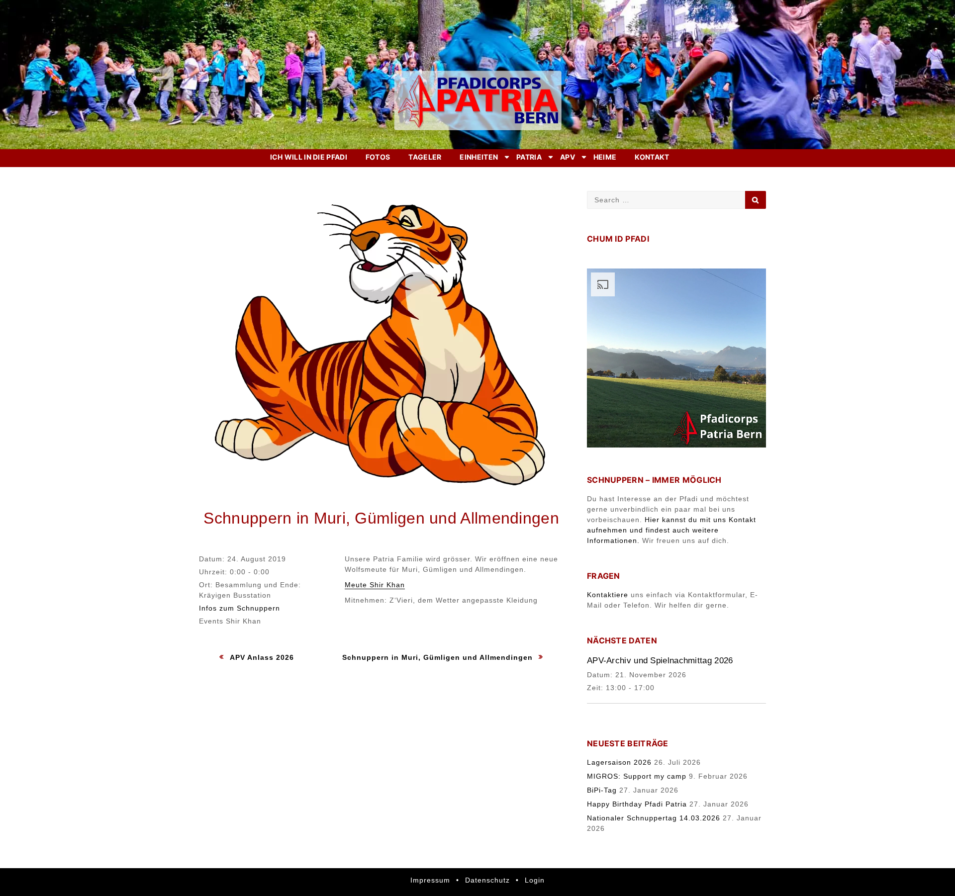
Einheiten (479, 157)
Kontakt (652, 157)
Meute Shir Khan (375, 585)
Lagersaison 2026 (619, 762)
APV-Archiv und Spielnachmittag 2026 (660, 660)
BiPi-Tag (602, 790)
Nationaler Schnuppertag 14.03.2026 (653, 818)
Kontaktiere (607, 595)
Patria (529, 157)
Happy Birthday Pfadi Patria (637, 804)
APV (567, 157)
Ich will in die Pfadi (308, 157)
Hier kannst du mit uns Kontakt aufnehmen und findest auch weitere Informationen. (671, 530)
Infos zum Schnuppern (239, 608)
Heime (605, 157)
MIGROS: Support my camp (636, 776)
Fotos (378, 157)
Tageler (424, 157)
